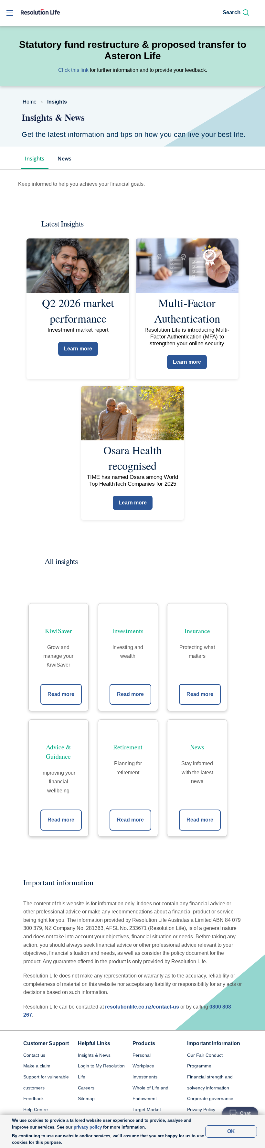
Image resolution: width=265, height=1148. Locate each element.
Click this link (73, 70)
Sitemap (86, 1098)
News (64, 158)
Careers (86, 1087)
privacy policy (88, 1127)
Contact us (34, 1055)
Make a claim (36, 1065)
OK (231, 1131)
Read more (61, 694)
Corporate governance (210, 1098)
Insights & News (94, 1055)
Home (30, 102)
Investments (144, 1076)
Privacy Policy (201, 1109)
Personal (141, 1055)
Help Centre (35, 1109)
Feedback (33, 1098)
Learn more (78, 348)
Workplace (143, 1065)
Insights (34, 158)
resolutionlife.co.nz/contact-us (142, 1007)
